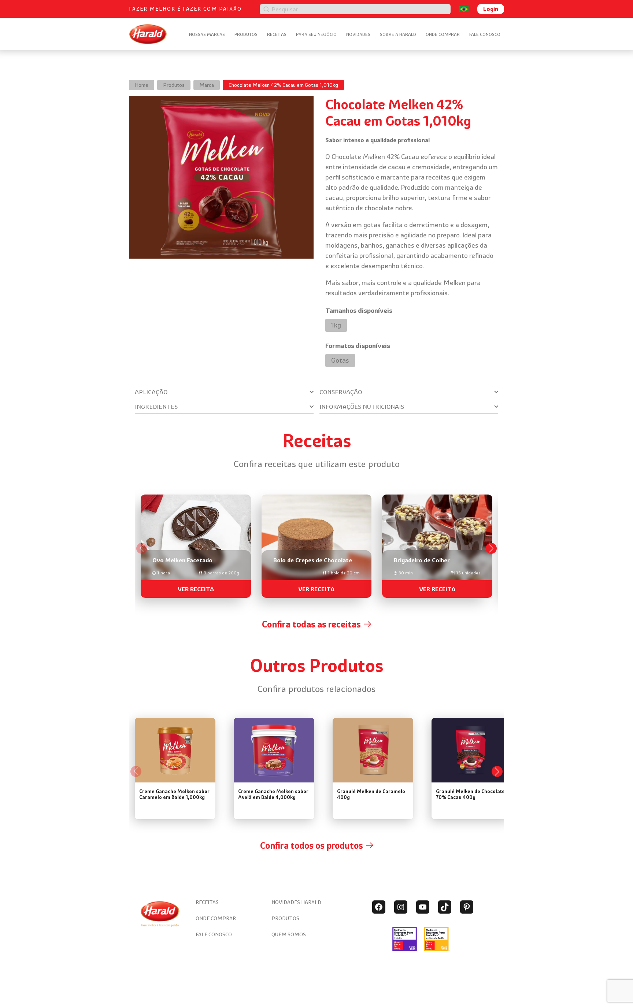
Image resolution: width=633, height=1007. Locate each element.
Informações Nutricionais (361, 406)
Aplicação (151, 392)
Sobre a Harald (398, 34)
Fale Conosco (484, 34)
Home (141, 85)
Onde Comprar (443, 34)
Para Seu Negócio (316, 34)
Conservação (340, 392)
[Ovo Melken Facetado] (196, 543)
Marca (206, 85)
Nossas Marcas (207, 34)
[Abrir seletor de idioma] (464, 9)
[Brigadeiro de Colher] (437, 543)
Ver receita (196, 589)
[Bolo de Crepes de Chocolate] (317, 543)
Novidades (358, 34)
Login (490, 8)
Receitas (276, 34)
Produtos (246, 34)
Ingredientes (156, 406)
